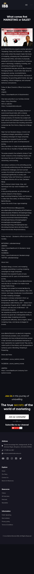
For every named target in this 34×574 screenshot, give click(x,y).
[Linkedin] (7, 458)
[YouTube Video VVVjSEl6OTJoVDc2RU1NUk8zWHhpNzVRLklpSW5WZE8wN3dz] (17, 37)
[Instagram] (12, 458)
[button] (17, 416)
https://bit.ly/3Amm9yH (8, 101)
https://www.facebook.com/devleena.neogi (15, 255)
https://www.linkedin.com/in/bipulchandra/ (15, 94)
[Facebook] (16, 458)
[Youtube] (3, 458)
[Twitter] (20, 458)
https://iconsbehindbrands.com (11, 106)
